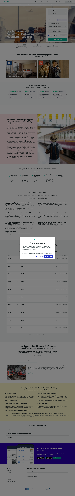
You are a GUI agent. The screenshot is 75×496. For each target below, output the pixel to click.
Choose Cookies (39, 256)
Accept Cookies (48, 256)
